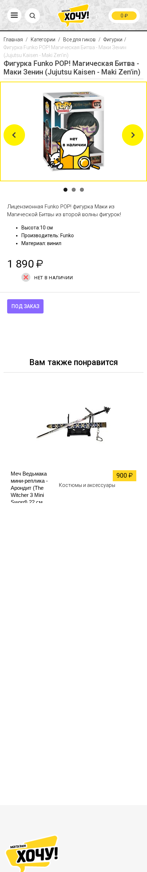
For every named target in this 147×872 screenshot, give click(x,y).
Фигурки (112, 39)
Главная (14, 39)
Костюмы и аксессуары (87, 485)
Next (132, 135)
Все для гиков (79, 39)
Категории (43, 39)
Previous (14, 135)
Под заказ (25, 306)
